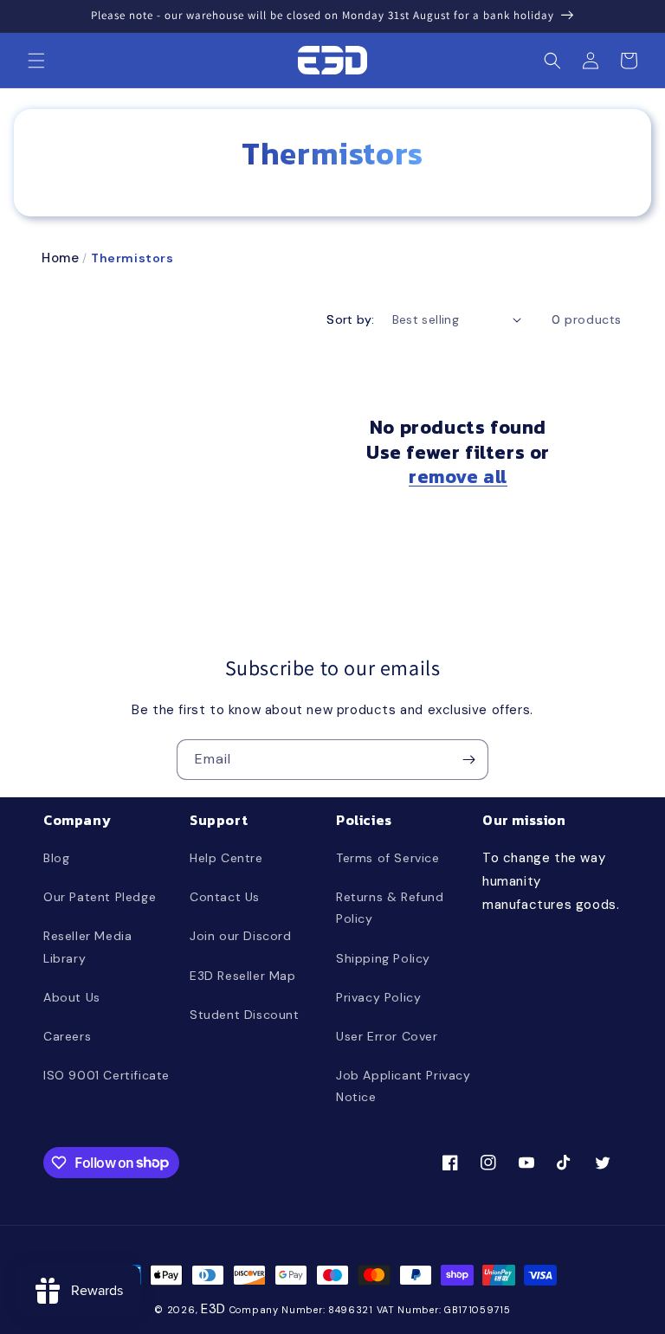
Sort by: (350, 319)
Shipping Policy (383, 958)
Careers (67, 1036)
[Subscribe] (468, 759)
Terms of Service (388, 858)
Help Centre (226, 858)
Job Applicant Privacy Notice (403, 1086)
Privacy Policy (378, 997)
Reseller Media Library (87, 946)
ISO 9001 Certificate (106, 1075)
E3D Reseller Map (243, 975)
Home (60, 258)
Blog (56, 858)
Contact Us (225, 897)
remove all (458, 477)
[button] (36, 61)
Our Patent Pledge (99, 897)
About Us (71, 997)
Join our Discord (241, 936)
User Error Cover (387, 1036)
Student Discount (245, 1014)
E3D (213, 1309)
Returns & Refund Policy (390, 907)
